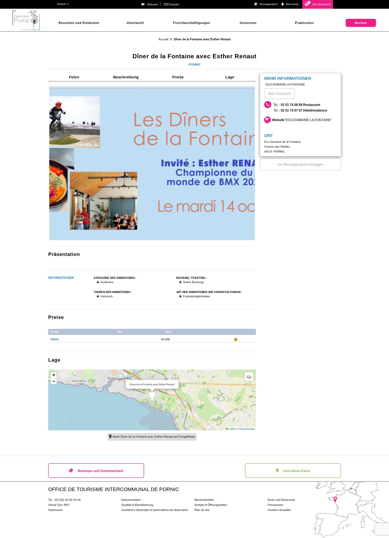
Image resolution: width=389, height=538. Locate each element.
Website (302, 120)
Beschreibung (126, 77)
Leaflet (231, 428)
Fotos (74, 77)
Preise (178, 77)
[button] (317, 4)
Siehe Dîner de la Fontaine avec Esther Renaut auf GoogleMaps (153, 436)
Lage (229, 77)
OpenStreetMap (247, 428)
